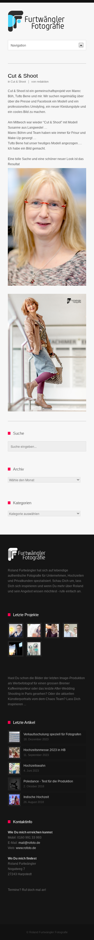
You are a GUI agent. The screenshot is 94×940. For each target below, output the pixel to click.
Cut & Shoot (23, 76)
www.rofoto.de (26, 848)
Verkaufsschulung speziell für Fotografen (52, 734)
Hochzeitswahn (34, 765)
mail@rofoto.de (29, 843)
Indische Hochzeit (36, 797)
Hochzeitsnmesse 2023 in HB (45, 750)
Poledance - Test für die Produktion (48, 781)
